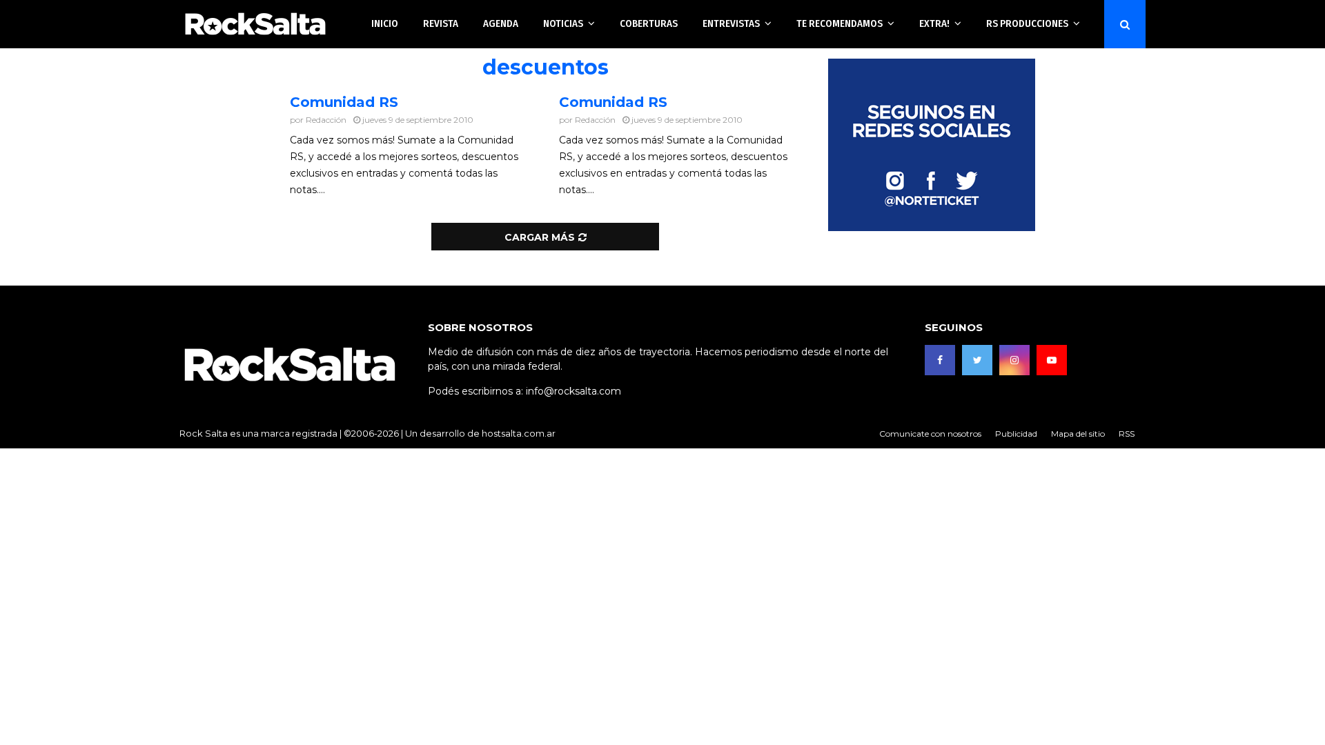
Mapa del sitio (1078, 433)
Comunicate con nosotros (930, 433)
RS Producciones (1027, 23)
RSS (1127, 433)
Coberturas (649, 23)
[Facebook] (940, 360)
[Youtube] (1052, 360)
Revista (440, 23)
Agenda (500, 23)
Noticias (563, 23)
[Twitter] (977, 360)
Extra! (934, 23)
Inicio (384, 23)
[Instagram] (1014, 360)
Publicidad (1016, 433)
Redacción (326, 120)
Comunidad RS (344, 102)
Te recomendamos (839, 23)
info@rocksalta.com (573, 391)
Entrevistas (731, 23)
